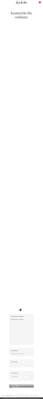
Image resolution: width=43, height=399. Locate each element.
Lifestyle (36, 395)
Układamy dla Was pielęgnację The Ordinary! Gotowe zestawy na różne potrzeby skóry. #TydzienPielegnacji (31, 32)
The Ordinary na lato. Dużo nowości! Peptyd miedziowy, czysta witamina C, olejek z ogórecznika (11, 269)
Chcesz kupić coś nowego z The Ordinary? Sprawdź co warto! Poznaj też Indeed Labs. (11, 171)
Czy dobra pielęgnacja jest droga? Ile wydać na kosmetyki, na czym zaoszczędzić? (11, 123)
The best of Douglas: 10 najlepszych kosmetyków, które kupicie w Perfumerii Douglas (32, 79)
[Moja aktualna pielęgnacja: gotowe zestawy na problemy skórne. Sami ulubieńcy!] (32, 136)
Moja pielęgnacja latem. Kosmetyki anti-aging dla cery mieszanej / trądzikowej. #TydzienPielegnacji (31, 219)
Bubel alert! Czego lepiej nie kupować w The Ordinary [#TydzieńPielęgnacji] (31, 170)
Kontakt (22, 395)
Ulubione (35, 214)
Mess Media (12, 395)
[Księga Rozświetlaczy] (21, 330)
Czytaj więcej (11, 70)
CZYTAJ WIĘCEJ (14, 384)
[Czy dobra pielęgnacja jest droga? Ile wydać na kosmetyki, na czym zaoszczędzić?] (11, 136)
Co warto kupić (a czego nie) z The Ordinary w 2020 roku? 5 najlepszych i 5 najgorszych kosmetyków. (11, 31)
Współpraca (17, 395)
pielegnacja (14, 27)
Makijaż (34, 73)
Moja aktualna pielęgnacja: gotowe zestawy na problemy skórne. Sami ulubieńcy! (32, 123)
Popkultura (7, 395)
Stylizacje (31, 395)
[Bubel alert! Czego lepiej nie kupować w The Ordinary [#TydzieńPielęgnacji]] (32, 182)
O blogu (7, 395)
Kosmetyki (8, 27)
